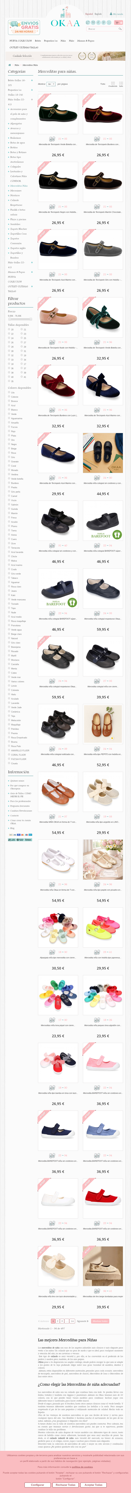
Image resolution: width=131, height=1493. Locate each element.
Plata (13, 436)
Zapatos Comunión (16, 241)
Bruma (14, 742)
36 (12, 368)
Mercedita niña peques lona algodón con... (102, 1025)
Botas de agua (17, 142)
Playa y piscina (18, 219)
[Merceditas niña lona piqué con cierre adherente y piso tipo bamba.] (58, 995)
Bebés (38, 40)
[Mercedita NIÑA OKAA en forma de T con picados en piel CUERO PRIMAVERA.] (58, 792)
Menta (14, 668)
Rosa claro (16, 586)
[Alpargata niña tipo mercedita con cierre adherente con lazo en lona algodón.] (58, 927)
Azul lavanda (17, 552)
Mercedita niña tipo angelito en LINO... (102, 822)
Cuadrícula (112, 86)
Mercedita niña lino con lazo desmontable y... (58, 1296)
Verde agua (16, 630)
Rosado (14, 651)
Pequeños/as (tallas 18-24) (15, 92)
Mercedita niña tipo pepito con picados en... (103, 890)
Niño (71, 40)
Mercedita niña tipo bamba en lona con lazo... (58, 1093)
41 (25, 377)
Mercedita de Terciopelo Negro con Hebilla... (58, 212)
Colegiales (15, 166)
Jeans (14, 591)
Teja (13, 716)
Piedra (14, 487)
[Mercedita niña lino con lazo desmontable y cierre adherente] (58, 1266)
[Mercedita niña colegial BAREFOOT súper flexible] (103, 521)
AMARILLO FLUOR (20, 750)
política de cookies (82, 1467)
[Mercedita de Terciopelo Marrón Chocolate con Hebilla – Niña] (103, 182)
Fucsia (14, 427)
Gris (13, 457)
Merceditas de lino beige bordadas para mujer (103, 1296)
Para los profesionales (20, 801)
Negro (14, 444)
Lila (12, 392)
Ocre (13, 543)
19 (25, 355)
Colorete (15, 690)
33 (12, 360)
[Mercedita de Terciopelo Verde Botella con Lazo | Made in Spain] (103, 317)
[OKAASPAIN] (65, 15)
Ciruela (14, 763)
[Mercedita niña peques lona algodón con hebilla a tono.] (103, 995)
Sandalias (15, 224)
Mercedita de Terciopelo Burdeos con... (103, 144)
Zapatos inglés (18, 248)
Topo (13, 608)
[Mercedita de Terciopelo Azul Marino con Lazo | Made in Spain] (103, 385)
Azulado (15, 699)
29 (25, 347)
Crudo (14, 569)
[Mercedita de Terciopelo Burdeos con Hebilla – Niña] (103, 114)
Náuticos (15, 195)
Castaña (15, 664)
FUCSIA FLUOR (18, 759)
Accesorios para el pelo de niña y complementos (19, 114)
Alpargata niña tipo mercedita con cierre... (58, 958)
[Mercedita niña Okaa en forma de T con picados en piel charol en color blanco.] (58, 859)
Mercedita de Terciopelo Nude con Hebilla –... (58, 348)
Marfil (13, 655)
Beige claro (16, 634)
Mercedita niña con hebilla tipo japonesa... (103, 958)
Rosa (13, 453)
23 (25, 334)
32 (12, 355)
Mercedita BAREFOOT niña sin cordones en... (103, 1093)
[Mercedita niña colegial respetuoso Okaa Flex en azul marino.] (103, 588)
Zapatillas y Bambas (16, 255)
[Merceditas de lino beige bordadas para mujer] (103, 1266)
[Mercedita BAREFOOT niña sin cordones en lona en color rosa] (103, 1063)
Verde (13, 414)
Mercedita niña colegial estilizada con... (58, 754)
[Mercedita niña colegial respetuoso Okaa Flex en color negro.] (58, 656)
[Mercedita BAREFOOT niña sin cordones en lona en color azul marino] (58, 1131)
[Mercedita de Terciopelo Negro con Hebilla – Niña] (58, 182)
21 (25, 329)
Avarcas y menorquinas (17, 131)
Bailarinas (15, 137)
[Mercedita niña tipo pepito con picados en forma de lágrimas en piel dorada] (103, 859)
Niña (63, 40)
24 (12, 338)
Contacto (14, 815)
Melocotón (16, 720)
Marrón (14, 513)
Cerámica (15, 712)
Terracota (15, 548)
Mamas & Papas (85, 40)
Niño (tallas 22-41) (16, 265)
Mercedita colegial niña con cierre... (103, 686)
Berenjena (15, 647)
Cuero (14, 539)
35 (12, 381)
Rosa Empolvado (19, 737)
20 (12, 329)
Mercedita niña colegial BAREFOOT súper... (103, 551)
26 (12, 342)
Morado (14, 470)
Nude (13, 612)
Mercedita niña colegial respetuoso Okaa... (102, 619)
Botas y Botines (18, 152)
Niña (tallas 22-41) (16, 102)
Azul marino (16, 565)
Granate (15, 461)
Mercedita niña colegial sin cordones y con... (103, 483)
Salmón (14, 505)
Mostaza (15, 660)
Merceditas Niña (19, 185)
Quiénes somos (17, 780)
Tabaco (14, 578)
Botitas (14, 147)
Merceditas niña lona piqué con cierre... (58, 1025)
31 (25, 351)
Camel (14, 496)
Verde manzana (18, 599)
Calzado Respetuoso (16, 202)
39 (25, 373)
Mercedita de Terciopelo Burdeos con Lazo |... (58, 415)
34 (25, 360)
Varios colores (17, 681)
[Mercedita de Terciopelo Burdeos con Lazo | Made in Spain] (58, 385)
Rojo (13, 431)
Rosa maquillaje (18, 621)
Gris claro (15, 643)
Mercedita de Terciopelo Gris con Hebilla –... (103, 280)
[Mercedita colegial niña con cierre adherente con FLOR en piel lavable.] (103, 656)
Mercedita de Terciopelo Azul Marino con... (58, 280)
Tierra (13, 530)
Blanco (14, 410)
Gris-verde (16, 574)
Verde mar (16, 677)
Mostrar (42, 84)
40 (12, 377)
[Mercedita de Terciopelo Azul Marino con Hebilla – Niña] (58, 249)
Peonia (14, 733)
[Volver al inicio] (9, 65)
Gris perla (15, 492)
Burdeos (15, 483)
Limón (14, 686)
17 (25, 364)
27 (25, 342)
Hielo (13, 694)
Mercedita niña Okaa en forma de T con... (58, 890)
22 (12, 334)
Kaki (13, 595)
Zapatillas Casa (18, 233)
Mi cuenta (117, 14)
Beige (13, 448)
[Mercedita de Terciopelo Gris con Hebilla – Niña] (103, 249)
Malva (14, 561)
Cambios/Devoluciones (21, 810)
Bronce (14, 401)
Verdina (14, 474)
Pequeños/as (51, 40)
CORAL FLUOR (18, 755)
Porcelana (15, 625)
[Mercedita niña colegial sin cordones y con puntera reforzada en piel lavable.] (103, 453)
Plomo (14, 526)
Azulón (14, 522)
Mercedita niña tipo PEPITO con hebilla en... (103, 754)
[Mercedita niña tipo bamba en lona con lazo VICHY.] (58, 1063)
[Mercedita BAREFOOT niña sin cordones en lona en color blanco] (58, 1198)
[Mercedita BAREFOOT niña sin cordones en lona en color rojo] (103, 1198)
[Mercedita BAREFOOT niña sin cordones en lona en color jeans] (103, 1131)
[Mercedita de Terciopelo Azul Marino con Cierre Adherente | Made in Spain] (58, 453)
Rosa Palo (16, 746)
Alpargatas (16, 123)
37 (25, 368)
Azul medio (16, 617)
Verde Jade (16, 707)
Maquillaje (15, 724)
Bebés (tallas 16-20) (17, 83)
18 (12, 364)
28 (12, 347)
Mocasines (15, 190)
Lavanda (15, 703)
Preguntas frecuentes (20, 806)
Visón (13, 500)
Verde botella (17, 479)
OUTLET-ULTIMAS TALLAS (24, 47)
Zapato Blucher (18, 228)
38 (12, 373)
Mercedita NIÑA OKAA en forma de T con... (58, 822)
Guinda (14, 509)
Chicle (14, 556)
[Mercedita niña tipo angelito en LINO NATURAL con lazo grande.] (103, 792)
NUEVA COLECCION (21, 40)
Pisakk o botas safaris (17, 212)
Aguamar (15, 582)
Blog (12, 828)
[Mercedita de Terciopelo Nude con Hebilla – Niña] (58, 317)
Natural (14, 638)
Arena (14, 535)
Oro (13, 440)
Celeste (14, 397)
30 (12, 351)
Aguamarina (16, 418)
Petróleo (15, 729)
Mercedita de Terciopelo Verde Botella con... (58, 144)
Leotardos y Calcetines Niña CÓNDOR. (18, 176)
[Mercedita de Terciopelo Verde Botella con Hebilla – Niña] (58, 114)
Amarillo (15, 423)
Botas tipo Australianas (17, 159)
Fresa (13, 517)
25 (25, 338)
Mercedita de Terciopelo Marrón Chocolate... (103, 212)
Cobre (14, 673)
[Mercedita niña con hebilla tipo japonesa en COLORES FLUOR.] (103, 927)
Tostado (15, 604)
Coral (13, 466)
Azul (13, 405)
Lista (121, 86)
